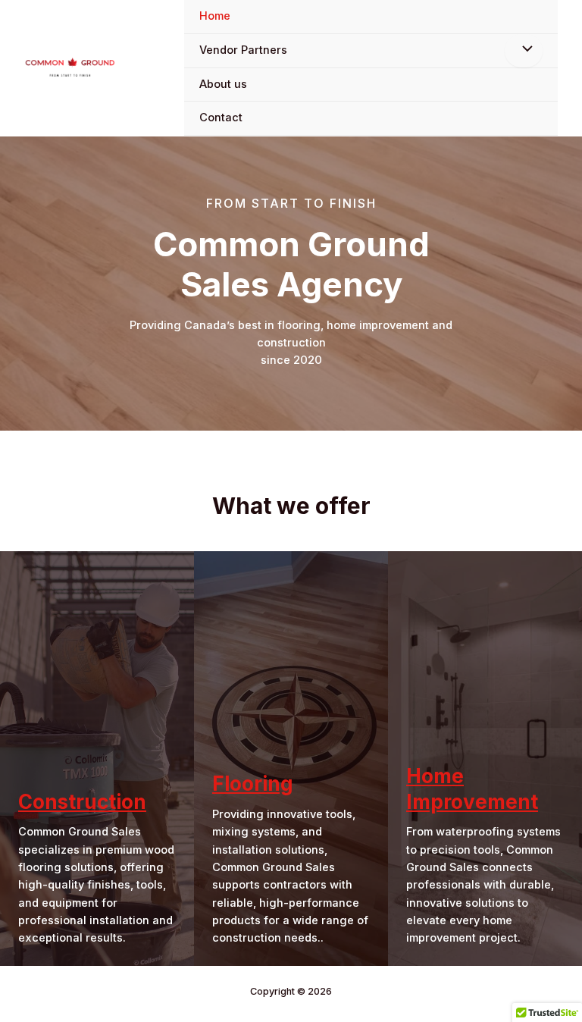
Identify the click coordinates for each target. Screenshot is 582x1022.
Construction (82, 802)
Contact (220, 117)
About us (223, 84)
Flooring (252, 783)
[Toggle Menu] (524, 50)
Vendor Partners (243, 50)
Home (214, 16)
